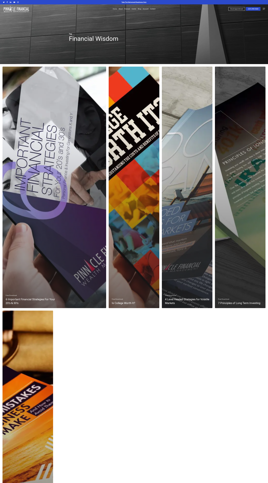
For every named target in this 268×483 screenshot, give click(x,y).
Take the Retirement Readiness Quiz (134, 2)
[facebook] (7, 2)
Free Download (11, 295)
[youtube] (14, 2)
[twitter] (4, 2)
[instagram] (18, 2)
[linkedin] (10, 2)
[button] (264, 9)
